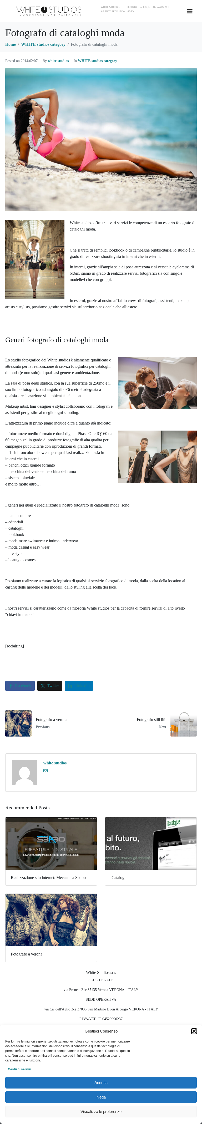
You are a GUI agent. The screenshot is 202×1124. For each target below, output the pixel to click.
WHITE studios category (97, 61)
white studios (58, 61)
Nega (101, 1097)
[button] (194, 1031)
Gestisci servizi (19, 1069)
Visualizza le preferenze (101, 1111)
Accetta (101, 1082)
